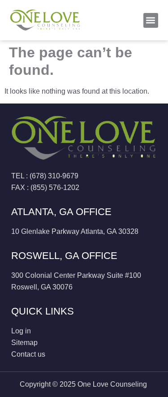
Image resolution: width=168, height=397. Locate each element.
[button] (150, 20)
